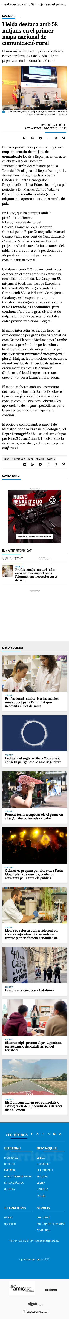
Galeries (10, 1224)
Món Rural (11, 1157)
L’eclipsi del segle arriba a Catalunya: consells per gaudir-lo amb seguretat (33, 760)
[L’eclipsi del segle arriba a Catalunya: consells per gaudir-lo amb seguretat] (34, 733)
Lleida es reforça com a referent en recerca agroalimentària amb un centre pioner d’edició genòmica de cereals (31, 936)
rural (30, 459)
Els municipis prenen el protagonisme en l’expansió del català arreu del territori (33, 1046)
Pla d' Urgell (45, 1170)
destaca (51, 459)
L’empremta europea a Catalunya (29, 990)
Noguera (42, 1189)
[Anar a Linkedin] (43, 1134)
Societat (8, 15)
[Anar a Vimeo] (54, 1134)
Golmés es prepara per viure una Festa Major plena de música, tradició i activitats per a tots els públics (34, 874)
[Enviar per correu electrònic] (25, 138)
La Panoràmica (14, 1182)
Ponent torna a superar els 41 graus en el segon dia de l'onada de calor (34, 816)
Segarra (42, 1176)
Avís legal (43, 1230)
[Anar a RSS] (60, 1134)
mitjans (40, 459)
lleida (6, 459)
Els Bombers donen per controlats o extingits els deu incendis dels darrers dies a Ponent (33, 1106)
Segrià (41, 1182)
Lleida (41, 1157)
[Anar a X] (37, 1134)
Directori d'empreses (17, 1176)
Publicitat (43, 1217)
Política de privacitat (51, 1224)
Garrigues (43, 1164)
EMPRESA (9, 1170)
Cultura (9, 1189)
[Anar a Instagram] (48, 1134)
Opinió (8, 1217)
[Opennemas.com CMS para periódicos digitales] (34, 1259)
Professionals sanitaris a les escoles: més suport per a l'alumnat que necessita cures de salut (36, 575)
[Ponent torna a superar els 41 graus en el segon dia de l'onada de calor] (34, 789)
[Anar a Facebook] (31, 1134)
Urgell (41, 1195)
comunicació (18, 459)
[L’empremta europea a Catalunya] (34, 965)
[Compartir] (32, 138)
